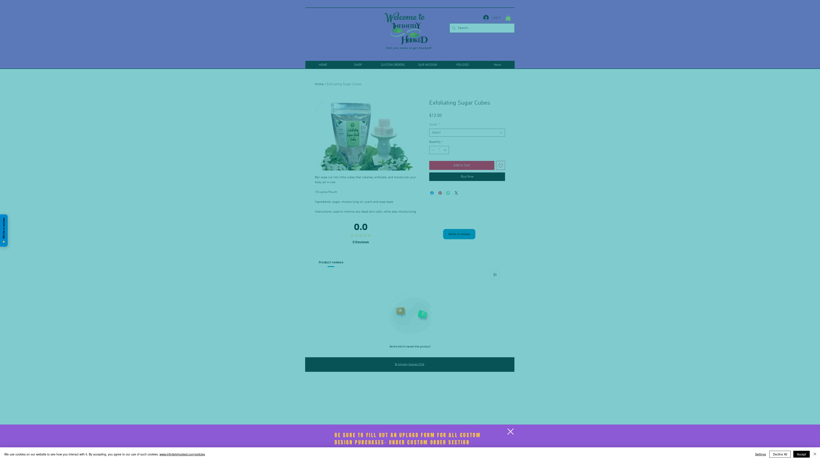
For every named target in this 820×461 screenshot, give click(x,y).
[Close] (814, 454)
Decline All (780, 454)
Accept (801, 454)
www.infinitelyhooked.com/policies (182, 454)
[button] (510, 431)
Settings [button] (760, 454)
